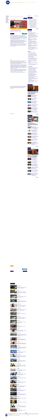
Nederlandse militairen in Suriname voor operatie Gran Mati (34, 140)
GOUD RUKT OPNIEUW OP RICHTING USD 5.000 (21, 402)
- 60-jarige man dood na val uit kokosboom (32, 19)
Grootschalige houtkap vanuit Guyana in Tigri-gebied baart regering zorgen (21, 318)
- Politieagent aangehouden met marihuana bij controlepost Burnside (32, 27)
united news (18, 392)
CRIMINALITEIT (7, 19)
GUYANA (7, 21)
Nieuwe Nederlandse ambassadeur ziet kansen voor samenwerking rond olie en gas (34, 127)
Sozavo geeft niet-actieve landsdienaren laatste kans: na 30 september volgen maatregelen (21, 356)
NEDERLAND (29, 115)
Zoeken (25, 18)
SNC (13, 2)
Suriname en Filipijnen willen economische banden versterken (34, 99)
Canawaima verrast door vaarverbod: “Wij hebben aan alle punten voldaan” (21, 310)
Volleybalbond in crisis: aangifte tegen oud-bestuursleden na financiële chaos (34, 168)
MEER (37, 28)
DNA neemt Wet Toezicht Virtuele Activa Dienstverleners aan (21, 410)
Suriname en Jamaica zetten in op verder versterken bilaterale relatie (32, 73)
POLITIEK (7, 18)
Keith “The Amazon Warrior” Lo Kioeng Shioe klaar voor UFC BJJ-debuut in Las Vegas (34, 165)
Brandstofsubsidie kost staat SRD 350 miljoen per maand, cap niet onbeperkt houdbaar (21, 366)
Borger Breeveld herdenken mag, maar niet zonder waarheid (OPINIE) (22, 374)
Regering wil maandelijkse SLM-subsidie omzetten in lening (21, 322)
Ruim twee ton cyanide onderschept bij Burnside (21, 314)
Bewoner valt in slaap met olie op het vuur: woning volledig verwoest (33, 49)
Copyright (9, 415)
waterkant (18, 384)
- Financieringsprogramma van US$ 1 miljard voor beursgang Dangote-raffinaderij (32, 25)
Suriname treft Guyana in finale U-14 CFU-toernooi (34, 162)
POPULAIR (7, 17)
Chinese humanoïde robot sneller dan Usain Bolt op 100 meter (34, 111)
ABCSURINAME (18, 2)
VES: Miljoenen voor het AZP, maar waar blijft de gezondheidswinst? (21, 352)
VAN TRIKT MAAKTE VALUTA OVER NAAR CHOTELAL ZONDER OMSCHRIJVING (32, 58)
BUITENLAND (30, 84)
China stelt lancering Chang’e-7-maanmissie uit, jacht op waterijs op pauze (34, 105)
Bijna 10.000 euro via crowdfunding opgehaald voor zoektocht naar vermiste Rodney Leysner (32, 39)
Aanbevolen (12, 283)
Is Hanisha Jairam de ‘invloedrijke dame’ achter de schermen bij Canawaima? (21, 306)
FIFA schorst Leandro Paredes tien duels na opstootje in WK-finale (34, 171)
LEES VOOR (12, 33)
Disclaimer (12, 415)
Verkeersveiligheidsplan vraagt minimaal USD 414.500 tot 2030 (21, 370)
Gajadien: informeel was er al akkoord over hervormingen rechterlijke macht (21, 287)
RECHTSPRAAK (7, 22)
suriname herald (19, 388)
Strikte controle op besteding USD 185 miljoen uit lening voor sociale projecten (21, 406)
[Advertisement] (21, 10)
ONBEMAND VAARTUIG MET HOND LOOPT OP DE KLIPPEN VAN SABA (34, 102)
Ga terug (12, 271)
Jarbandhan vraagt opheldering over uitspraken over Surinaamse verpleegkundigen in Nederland (34, 143)
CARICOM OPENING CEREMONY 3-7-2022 (33, 67)
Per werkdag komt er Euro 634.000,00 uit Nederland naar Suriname (32, 56)
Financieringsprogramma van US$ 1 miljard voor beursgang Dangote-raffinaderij (33, 93)
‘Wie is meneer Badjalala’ (31, 57)
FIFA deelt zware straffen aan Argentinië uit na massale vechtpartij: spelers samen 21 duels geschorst (34, 174)
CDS (24, 2)
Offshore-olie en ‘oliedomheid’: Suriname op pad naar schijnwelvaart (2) (22, 330)
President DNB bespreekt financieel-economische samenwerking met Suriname (22, 339)
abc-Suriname (18, 320)
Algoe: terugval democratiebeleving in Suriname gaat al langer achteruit (32, 41)
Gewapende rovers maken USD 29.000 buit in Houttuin (21, 398)
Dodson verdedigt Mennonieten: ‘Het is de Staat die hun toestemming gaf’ (21, 386)
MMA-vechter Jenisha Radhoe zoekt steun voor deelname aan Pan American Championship (33, 156)
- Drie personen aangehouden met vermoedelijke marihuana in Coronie (32, 24)
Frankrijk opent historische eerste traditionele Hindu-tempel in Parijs (34, 96)
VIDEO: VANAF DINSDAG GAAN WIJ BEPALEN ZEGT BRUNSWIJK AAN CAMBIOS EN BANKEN (33, 37)
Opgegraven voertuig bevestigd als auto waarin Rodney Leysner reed (21, 390)
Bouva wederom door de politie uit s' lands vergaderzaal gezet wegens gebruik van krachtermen (33, 45)
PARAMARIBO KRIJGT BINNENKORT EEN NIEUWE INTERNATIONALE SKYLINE (21, 394)
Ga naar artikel (25, 271)
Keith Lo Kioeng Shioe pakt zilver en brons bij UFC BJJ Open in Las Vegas (34, 159)
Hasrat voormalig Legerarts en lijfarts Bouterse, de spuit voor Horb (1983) (32, 54)
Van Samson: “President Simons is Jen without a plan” (21, 326)
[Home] (8, 2)
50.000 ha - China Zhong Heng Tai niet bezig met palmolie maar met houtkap (33, 64)
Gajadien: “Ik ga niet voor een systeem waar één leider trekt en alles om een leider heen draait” (22, 302)
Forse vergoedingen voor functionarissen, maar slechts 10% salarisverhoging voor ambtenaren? (21, 348)
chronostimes (18, 337)
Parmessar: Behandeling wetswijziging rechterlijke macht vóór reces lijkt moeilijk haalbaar (21, 292)
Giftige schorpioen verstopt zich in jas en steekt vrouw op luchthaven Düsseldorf (34, 108)
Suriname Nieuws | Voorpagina (31, 32)
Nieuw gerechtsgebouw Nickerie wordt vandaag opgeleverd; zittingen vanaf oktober (21, 361)
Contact (14, 415)
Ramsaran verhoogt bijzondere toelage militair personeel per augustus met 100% (21, 343)
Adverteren (16, 415)
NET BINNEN (7, 16)
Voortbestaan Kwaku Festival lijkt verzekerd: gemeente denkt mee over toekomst (34, 134)
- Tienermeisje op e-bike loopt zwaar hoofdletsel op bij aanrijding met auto (32, 26)
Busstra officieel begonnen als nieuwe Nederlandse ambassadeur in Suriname (34, 130)
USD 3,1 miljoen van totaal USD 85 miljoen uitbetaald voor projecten (21, 382)
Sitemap (19, 415)
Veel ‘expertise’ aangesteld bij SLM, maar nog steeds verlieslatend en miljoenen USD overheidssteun (21, 335)
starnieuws (18, 380)
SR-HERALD (15, 2)
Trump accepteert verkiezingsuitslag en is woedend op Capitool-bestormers (32, 69)
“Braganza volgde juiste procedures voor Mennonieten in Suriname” (21, 297)
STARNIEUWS (22, 2)
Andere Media (35, 2)
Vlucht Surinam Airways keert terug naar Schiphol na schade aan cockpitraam (34, 137)
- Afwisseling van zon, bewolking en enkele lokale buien (32, 23)
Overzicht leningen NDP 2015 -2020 (32, 53)
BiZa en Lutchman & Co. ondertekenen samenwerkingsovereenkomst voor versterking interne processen (32, 75)
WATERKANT (32, 2)
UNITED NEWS (28, 2)
